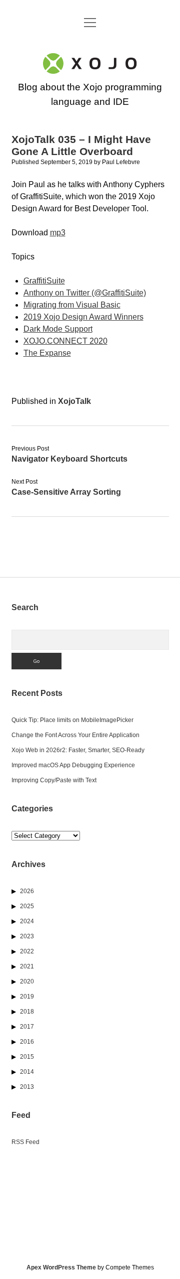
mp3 (58, 232)
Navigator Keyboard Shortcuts (70, 459)
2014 (27, 1071)
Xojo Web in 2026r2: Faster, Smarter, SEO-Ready (78, 750)
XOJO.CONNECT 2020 (66, 341)
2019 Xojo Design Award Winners (84, 317)
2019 (27, 996)
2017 (27, 1026)
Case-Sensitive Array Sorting (66, 492)
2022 (27, 951)
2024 (27, 921)
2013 (27, 1086)
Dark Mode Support (58, 329)
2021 (27, 966)
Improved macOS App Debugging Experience (73, 765)
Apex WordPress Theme (61, 1267)
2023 (27, 936)
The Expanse (47, 353)
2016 (27, 1041)
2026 (27, 891)
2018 (27, 1011)
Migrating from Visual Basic (72, 305)
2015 (27, 1056)
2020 (27, 981)
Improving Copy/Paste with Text (54, 780)
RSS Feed (26, 1142)
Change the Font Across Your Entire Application (76, 735)
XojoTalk (74, 401)
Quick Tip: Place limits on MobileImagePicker (73, 720)
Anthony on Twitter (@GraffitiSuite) (85, 293)
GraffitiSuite (44, 280)
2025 (27, 906)
